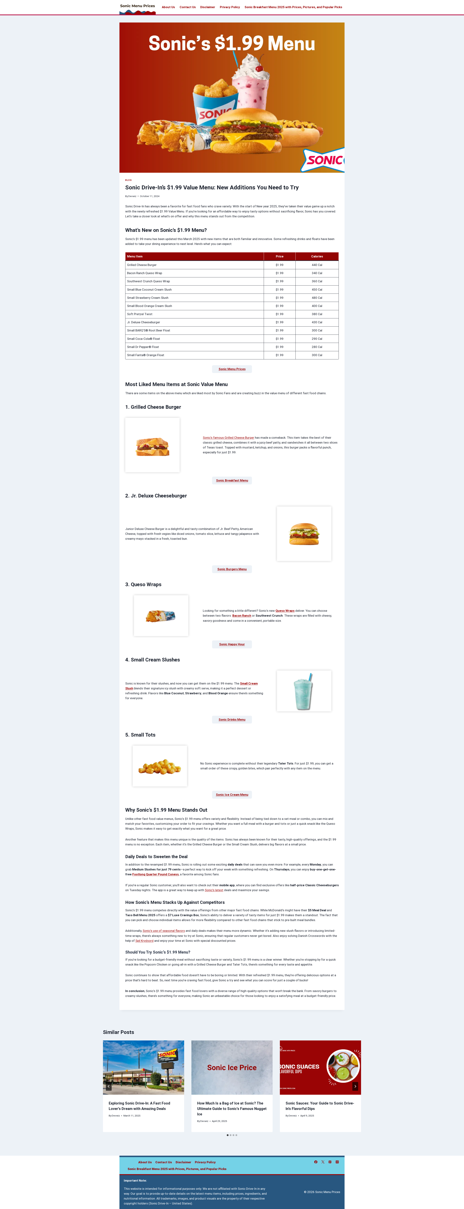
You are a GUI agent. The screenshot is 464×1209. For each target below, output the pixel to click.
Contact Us (188, 7)
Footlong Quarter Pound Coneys (155, 874)
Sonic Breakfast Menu (232, 480)
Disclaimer (207, 7)
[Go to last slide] (109, 1086)
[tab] (228, 1135)
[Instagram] (337, 1162)
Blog (128, 180)
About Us (168, 7)
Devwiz (132, 196)
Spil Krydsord (144, 940)
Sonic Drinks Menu (232, 719)
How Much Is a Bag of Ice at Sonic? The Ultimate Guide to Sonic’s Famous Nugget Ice (232, 1108)
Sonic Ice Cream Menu (232, 794)
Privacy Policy (230, 7)
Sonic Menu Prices (232, 369)
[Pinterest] (330, 1162)
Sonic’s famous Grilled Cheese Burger (228, 437)
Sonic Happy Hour (232, 644)
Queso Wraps (285, 610)
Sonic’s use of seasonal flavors (164, 931)
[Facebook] (316, 1162)
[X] (323, 1162)
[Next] (355, 1086)
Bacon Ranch (241, 615)
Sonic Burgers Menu (232, 569)
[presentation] (143, 1067)
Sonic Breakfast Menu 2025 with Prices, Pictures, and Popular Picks (293, 7)
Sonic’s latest (214, 890)
